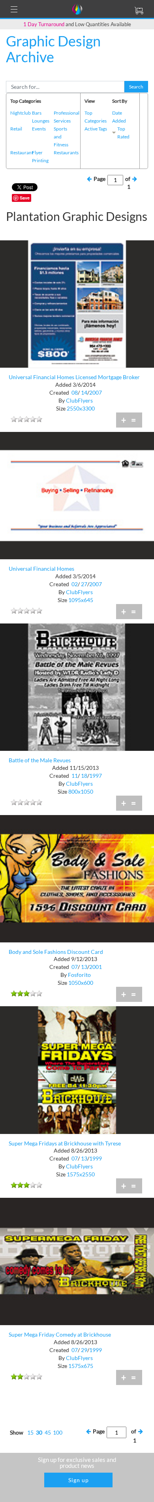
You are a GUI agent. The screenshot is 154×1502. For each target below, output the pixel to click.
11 (74, 775)
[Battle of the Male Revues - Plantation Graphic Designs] (77, 686)
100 (57, 1432)
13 (84, 966)
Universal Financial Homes (41, 568)
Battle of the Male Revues (40, 760)
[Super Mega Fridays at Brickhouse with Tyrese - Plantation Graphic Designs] (77, 1069)
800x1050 (80, 791)
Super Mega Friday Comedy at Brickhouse (60, 1334)
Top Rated (123, 133)
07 (74, 966)
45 (48, 1432)
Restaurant (21, 152)
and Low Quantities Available (77, 24)
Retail (16, 129)
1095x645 (80, 600)
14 (84, 392)
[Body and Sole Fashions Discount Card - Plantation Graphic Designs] (77, 878)
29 (84, 1350)
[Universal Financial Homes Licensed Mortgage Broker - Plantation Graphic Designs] (77, 303)
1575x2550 (81, 1174)
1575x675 (80, 1365)
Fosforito (79, 974)
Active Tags (96, 129)
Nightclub (20, 113)
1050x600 (80, 982)
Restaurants (66, 152)
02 (74, 584)
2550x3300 (81, 408)
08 (74, 392)
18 (84, 775)
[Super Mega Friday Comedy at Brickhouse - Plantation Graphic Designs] (77, 1260)
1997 (95, 775)
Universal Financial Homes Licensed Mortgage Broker (74, 377)
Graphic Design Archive (53, 48)
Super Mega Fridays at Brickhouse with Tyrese (65, 1143)
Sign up (78, 1480)
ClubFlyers (79, 400)
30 (39, 1432)
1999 (95, 1158)
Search (136, 87)
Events (39, 129)
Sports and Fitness (61, 137)
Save (25, 198)
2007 (95, 392)
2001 (95, 966)
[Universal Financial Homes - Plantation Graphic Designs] (77, 494)
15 (30, 1432)
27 (84, 584)
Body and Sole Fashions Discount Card (56, 951)
